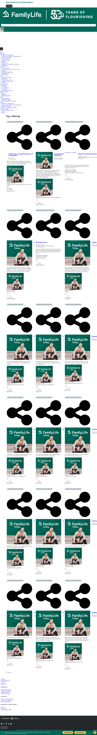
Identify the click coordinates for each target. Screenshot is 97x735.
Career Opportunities (6, 90)
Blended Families (4, 91)
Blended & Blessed (6, 106)
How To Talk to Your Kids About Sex (10, 69)
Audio (1, 97)
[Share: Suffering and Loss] (48, 239)
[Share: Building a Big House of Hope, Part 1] (77, 610)
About (2, 93)
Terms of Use (4, 728)
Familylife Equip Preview (7, 110)
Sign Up (3, 112)
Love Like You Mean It (6, 700)
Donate (9, 6)
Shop (1, 52)
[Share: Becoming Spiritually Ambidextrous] (77, 334)
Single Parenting (5, 73)
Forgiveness (4, 63)
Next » (10, 672)
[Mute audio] (36, 203)
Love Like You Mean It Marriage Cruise (11, 56)
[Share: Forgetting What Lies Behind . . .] (19, 518)
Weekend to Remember (7, 55)
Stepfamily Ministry (6, 95)
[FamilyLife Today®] (44, 160)
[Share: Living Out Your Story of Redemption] (48, 334)
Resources (3, 94)
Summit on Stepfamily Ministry (9, 107)
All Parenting (4, 74)
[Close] (94, 732)
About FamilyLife (4, 84)
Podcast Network (5, 98)
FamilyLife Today (5, 99)
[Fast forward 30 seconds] (41, 203)
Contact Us (3, 708)
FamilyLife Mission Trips (7, 81)
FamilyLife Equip (4, 109)
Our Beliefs (4, 85)
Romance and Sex (5, 60)
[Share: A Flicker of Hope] (77, 518)
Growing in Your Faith (6, 80)
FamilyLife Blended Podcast (8, 101)
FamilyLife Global (5, 693)
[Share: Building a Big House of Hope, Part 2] (48, 610)
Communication (5, 59)
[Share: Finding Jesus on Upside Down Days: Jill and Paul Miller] (19, 151)
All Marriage (4, 65)
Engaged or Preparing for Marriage (10, 64)
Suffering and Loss (41, 242)
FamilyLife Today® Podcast (15, 121)
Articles (3, 679)
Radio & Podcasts (5, 680)
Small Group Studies (6, 57)
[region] (48, 732)
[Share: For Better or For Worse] (77, 426)
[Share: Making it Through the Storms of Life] (77, 151)
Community (4, 681)
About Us (3, 707)
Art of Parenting (5, 68)
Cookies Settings (67, 732)
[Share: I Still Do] (77, 239)
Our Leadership (5, 88)
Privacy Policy (4, 727)
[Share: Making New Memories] (48, 426)
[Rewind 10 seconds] (37, 203)
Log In (2, 111)
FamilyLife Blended (6, 691)
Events (1, 102)
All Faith (3, 82)
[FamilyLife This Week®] (70, 157)
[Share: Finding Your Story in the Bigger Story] (19, 426)
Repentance (4, 78)
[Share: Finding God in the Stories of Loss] (19, 334)
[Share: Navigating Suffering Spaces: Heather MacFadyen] (48, 151)
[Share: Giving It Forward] (19, 239)
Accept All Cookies (80, 732)
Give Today (4, 684)
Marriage (2, 53)
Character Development (7, 72)
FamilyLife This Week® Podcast (74, 121)
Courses (3, 683)
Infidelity (3, 61)
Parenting (2, 66)
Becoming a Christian (6, 77)
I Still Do (94, 242)
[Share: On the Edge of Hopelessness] (19, 610)
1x (10, 189)
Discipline (3, 70)
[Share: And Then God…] (48, 518)
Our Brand (3, 86)
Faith (1, 76)
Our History (4, 89)
